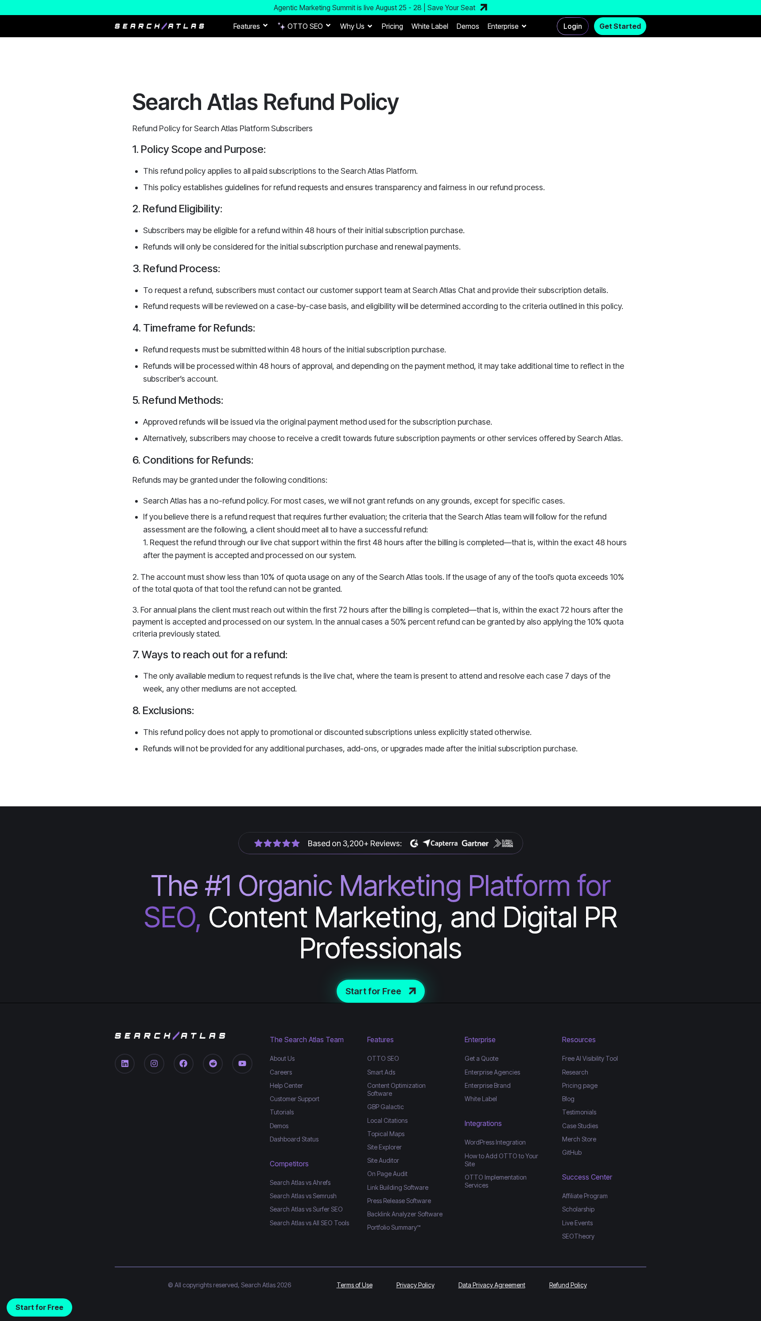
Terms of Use (355, 1284)
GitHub (572, 1152)
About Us (282, 1058)
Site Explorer (384, 1146)
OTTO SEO (305, 26)
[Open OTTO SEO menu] (328, 26)
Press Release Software (399, 1200)
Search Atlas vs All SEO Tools (309, 1222)
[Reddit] (213, 1063)
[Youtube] (242, 1063)
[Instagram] (154, 1063)
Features (246, 26)
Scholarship (578, 1208)
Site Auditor (383, 1160)
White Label (430, 26)
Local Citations (387, 1120)
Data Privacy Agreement (491, 1284)
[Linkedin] (125, 1063)
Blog (568, 1098)
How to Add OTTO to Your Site (501, 1159)
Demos (468, 26)
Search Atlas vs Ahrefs (300, 1182)
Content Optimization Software (396, 1089)
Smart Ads (381, 1071)
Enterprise (503, 26)
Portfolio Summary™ (393, 1227)
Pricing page (580, 1085)
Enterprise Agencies (492, 1071)
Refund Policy (568, 1284)
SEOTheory (578, 1235)
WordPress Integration (495, 1141)
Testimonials (579, 1111)
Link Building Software (397, 1187)
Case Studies (580, 1125)
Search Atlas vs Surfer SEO (306, 1208)
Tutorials (282, 1111)
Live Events (577, 1222)
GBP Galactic (385, 1106)
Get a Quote (481, 1058)
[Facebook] (184, 1063)
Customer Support (294, 1098)
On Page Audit (387, 1173)
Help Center (286, 1085)
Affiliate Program (585, 1195)
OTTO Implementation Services (496, 1180)
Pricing (392, 26)
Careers (281, 1071)
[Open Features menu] (265, 26)
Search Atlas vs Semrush (303, 1195)
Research (575, 1071)
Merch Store (579, 1138)
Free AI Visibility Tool (590, 1058)
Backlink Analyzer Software (405, 1213)
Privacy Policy (415, 1284)
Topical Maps (385, 1133)
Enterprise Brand (488, 1085)
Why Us (352, 26)
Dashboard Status (294, 1138)
